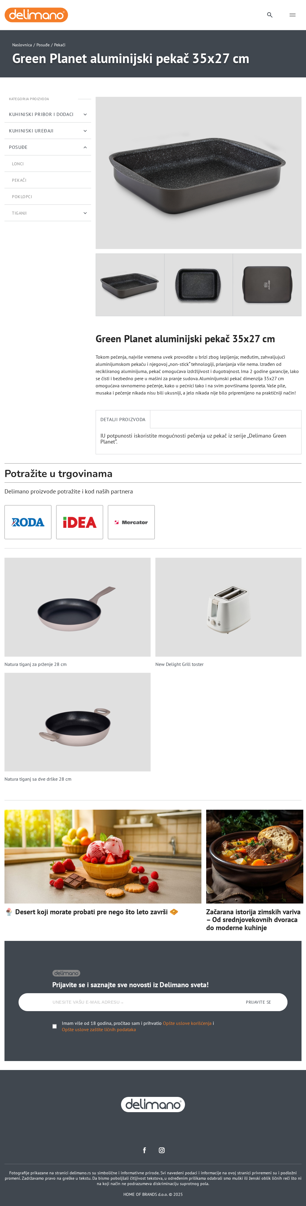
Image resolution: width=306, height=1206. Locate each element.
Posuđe (43, 45)
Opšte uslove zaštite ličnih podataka (99, 1029)
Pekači (59, 45)
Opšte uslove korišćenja (187, 1023)
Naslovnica (22, 45)
